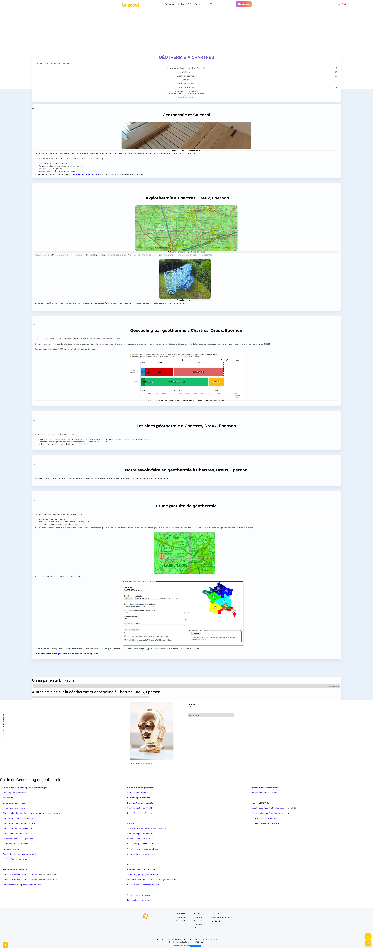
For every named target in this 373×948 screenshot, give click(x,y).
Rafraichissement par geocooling (17, 828)
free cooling (8, 798)
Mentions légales (181, 921)
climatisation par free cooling (15, 803)
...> (195, 927)
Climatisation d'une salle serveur (141, 854)
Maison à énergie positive (14, 808)
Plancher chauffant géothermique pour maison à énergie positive (31, 813)
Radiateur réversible (12, 849)
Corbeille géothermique (137, 793)
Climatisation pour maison (138, 895)
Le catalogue (198, 924)
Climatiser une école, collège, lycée (142, 849)
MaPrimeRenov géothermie (15, 859)
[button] (200, 4)
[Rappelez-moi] (368, 936)
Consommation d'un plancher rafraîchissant (22, 885)
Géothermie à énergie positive (16, 844)
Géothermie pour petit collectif (140, 844)
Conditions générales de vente (220, 917)
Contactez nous (147, 763)
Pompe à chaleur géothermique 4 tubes (145, 885)
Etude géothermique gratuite (140, 803)
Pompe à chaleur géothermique (141, 869)
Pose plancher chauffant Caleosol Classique (271, 813)
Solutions (169, 4)
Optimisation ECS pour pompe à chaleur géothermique (151, 880)
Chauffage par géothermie (14, 793)
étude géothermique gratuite (84, 174)
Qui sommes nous (181, 917)
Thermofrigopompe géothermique (142, 874)
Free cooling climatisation (138, 900)
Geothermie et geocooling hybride (18, 839)
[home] (131, 4)
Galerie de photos (199, 921)
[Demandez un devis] (368, 943)
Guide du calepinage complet (265, 818)
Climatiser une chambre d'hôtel (141, 839)
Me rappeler (243, 4)
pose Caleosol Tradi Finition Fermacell (268, 808)
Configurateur (198, 917)
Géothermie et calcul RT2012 (139, 808)
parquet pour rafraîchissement (265, 793)
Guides (180, 4)
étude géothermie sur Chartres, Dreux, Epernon (74, 654)
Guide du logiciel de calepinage (265, 823)
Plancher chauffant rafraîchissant (17, 834)
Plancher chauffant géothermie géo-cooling (22, 823)
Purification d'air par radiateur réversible (20, 854)
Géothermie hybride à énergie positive (20, 818)
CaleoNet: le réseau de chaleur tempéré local (146, 828)
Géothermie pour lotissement (140, 834)
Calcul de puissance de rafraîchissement (20, 874)
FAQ (189, 4)
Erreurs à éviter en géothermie (140, 813)
